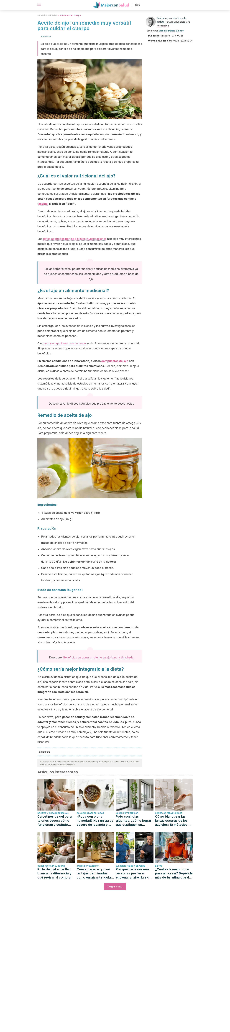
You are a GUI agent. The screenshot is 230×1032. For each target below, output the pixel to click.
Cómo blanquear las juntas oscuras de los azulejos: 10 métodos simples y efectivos (171, 821)
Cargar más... (115, 886)
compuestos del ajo (114, 361)
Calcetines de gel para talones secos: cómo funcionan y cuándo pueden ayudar (54, 821)
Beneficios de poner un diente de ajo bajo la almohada (98, 657)
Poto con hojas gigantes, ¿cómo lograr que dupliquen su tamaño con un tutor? (133, 821)
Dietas (158, 866)
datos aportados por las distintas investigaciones (74, 238)
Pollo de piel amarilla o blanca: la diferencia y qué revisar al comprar (54, 873)
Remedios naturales (47, 15)
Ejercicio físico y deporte (130, 866)
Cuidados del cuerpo (70, 15)
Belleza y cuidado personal (53, 813)
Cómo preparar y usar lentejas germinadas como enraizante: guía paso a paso (94, 873)
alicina (43, 203)
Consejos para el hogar (90, 813)
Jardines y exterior (127, 813)
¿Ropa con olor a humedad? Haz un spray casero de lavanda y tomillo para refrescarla (95, 821)
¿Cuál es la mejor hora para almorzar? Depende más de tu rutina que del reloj (174, 873)
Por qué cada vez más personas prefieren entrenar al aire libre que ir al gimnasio (134, 873)
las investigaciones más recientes (65, 343)
